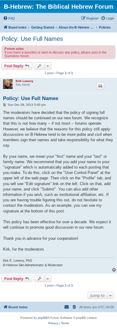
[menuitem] (9, 18)
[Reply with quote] (100, 86)
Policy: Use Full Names (32, 38)
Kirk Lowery (24, 81)
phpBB (42, 317)
